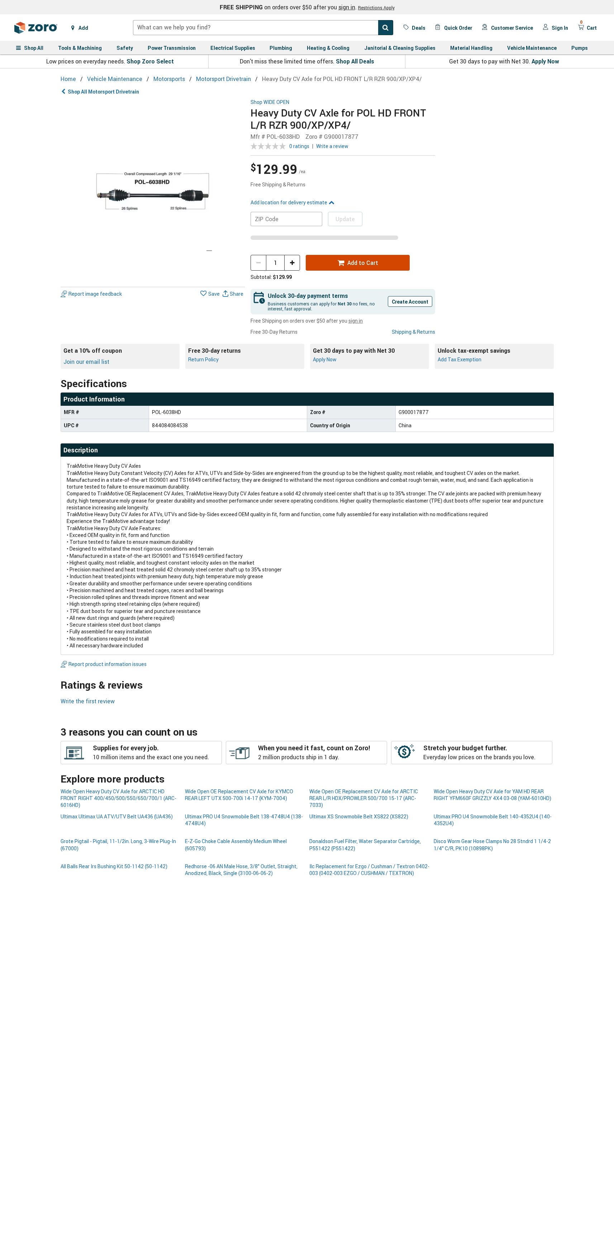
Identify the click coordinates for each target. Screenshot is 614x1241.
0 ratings (299, 146)
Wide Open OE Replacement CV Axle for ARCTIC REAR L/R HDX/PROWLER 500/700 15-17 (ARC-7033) (363, 798)
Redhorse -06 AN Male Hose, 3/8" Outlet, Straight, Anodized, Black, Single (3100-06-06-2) (241, 869)
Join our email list (86, 362)
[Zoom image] (153, 191)
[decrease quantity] (258, 263)
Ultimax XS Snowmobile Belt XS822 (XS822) (358, 816)
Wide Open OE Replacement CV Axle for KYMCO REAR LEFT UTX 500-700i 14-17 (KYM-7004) (239, 795)
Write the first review (88, 701)
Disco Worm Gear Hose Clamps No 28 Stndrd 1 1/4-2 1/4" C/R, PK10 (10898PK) (492, 844)
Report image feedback (95, 293)
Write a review (332, 146)
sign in (346, 7)
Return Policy (203, 359)
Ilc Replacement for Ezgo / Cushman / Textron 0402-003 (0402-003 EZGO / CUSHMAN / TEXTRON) (369, 869)
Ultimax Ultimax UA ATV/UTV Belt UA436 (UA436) (117, 816)
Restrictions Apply (376, 7)
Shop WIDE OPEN (270, 102)
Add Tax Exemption (459, 359)
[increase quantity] (292, 263)
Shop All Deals (355, 61)
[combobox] (263, 27)
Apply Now (545, 61)
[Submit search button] (385, 27)
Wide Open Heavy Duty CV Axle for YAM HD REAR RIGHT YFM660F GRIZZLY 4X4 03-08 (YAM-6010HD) (492, 795)
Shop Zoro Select (150, 61)
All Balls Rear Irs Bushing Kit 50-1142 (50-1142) (114, 866)
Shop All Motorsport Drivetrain (103, 91)
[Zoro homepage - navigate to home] (35, 27)
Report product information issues (107, 664)
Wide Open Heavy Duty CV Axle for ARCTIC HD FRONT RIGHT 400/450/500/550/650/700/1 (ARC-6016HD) (118, 798)
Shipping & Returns (413, 331)
